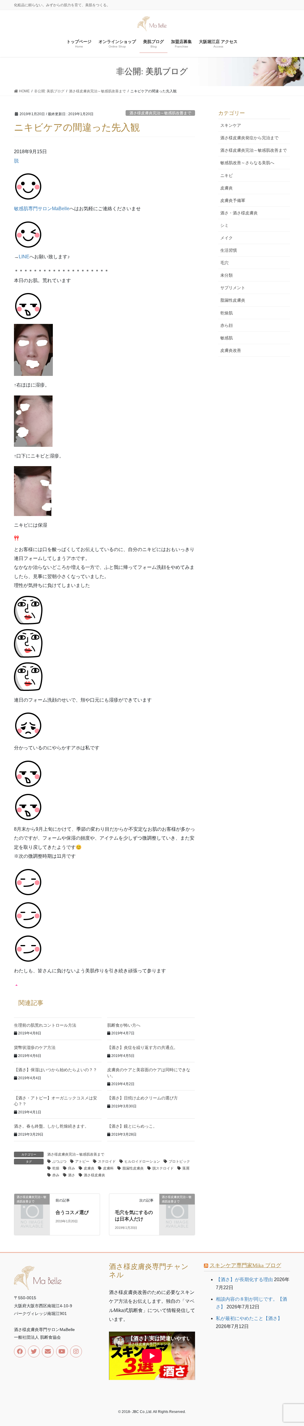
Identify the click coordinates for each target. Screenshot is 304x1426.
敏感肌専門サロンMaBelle (41, 208)
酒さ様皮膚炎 (94, 1175)
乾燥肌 (226, 313)
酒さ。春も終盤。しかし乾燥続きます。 (51, 1126)
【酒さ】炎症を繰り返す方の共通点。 (142, 1047)
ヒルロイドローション (142, 1161)
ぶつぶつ (59, 1161)
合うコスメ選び (72, 1212)
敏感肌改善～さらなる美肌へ (247, 162)
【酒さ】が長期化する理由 (244, 1279)
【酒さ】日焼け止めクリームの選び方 (142, 1098)
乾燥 (55, 1168)
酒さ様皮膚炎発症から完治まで (249, 137)
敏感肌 (226, 337)
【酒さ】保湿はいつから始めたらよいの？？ (55, 1069)
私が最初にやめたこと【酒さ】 (249, 1318)
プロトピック (179, 1161)
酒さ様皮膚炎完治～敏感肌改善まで (160, 113)
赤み (55, 1175)
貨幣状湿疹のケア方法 (35, 1047)
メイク (226, 237)
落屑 (185, 1168)
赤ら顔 (226, 325)
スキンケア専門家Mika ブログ (245, 1265)
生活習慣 (228, 250)
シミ (224, 225)
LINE (24, 256)
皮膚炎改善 (230, 350)
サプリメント (232, 287)
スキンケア (230, 125)
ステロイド (107, 1161)
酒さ (71, 1175)
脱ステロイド (163, 1168)
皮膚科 (108, 1168)
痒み (71, 1168)
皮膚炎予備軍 (232, 200)
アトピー (82, 1161)
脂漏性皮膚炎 (133, 1168)
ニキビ (226, 175)
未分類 (226, 275)
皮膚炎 (89, 1168)
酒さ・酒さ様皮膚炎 (239, 213)
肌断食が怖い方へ (123, 1025)
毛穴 (224, 262)
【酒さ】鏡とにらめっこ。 (132, 1126)
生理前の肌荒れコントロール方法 (45, 1025)
